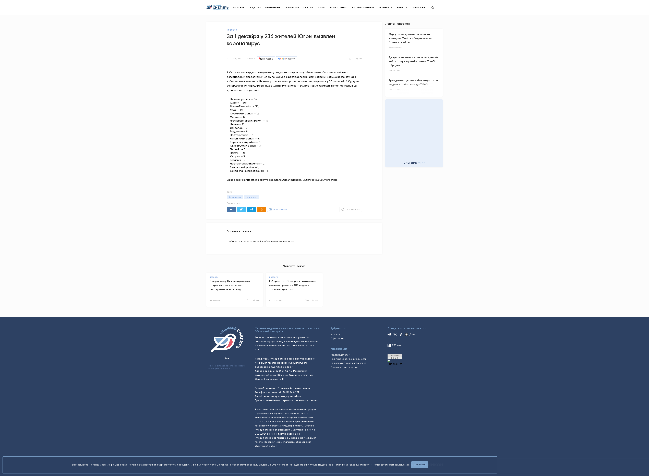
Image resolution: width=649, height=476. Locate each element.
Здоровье (238, 7)
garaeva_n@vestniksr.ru (288, 396)
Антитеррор (385, 7)
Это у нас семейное (363, 7)
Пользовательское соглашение (348, 363)
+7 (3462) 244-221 (289, 392)
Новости (402, 7)
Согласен (420, 464)
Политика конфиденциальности (348, 359)
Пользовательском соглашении (391, 464)
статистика (251, 197)
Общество (255, 7)
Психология (292, 7)
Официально (419, 7)
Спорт (321, 7)
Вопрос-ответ (338, 7)
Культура (308, 7)
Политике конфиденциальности (352, 464)
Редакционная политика (344, 367)
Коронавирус (235, 197)
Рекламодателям (340, 354)
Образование (272, 7)
